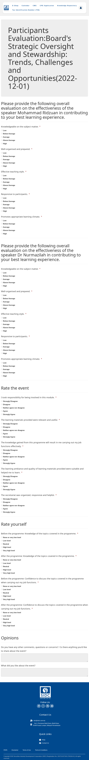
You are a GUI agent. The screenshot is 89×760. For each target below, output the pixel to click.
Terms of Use (27, 750)
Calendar (26, 5)
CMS (35, 5)
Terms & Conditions (41, 750)
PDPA (5, 750)
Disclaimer (15, 750)
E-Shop (15, 5)
